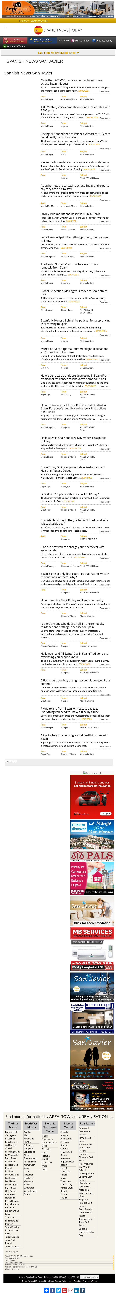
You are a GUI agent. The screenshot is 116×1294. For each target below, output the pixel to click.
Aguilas (64, 126)
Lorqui (63, 1168)
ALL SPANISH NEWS (89, 178)
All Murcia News (87, 99)
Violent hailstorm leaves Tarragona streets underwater (75, 162)
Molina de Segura (65, 1173)
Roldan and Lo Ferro (12, 1212)
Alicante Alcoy (47, 310)
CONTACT (24, 21)
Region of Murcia (68, 457)
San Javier (10, 1217)
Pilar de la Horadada (10, 1196)
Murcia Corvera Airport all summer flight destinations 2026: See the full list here (74, 350)
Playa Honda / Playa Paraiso (12, 1202)
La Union (9, 1171)
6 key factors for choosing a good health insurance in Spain (74, 737)
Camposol (65, 427)
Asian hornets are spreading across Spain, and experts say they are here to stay (75, 187)
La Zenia (83, 1228)
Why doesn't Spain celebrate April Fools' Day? (70, 494)
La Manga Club (12, 1151)
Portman (9, 1207)
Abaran (64, 1135)
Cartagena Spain (12, 1258)
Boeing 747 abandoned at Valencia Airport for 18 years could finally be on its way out (75, 135)
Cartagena (65, 283)
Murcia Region (47, 99)
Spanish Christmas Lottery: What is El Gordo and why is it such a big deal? (74, 522)
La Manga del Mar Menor (11, 1156)
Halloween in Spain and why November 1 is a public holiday (73, 439)
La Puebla (10, 1161)
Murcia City (66, 395)
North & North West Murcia (50, 1127)
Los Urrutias (11, 1184)
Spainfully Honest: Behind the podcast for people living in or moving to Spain (75, 322)
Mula (44, 1165)
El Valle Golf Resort (66, 1153)
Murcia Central (68, 1125)
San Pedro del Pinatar (12, 1222)
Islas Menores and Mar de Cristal (12, 1145)
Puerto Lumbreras (29, 1186)
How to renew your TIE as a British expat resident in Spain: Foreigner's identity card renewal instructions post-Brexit (73, 408)
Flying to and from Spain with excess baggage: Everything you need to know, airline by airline (70, 710)
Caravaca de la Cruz (49, 1144)
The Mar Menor (13, 1125)
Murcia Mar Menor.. (49, 206)
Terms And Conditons (45, 1281)
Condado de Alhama (29, 1153)
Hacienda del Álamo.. (70, 566)
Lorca (26, 1171)
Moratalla (47, 1162)
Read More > (105, 91)
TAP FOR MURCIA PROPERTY (58, 53)
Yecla (44, 1169)
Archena (64, 1142)
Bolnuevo (28, 1145)
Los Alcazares (12, 1174)
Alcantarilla (66, 1138)
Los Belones (11, 1178)
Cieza (45, 1152)
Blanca (63, 1145)
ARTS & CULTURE (88, 539)
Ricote (63, 1194)
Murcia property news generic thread (21, 1267)
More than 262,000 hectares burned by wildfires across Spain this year (71, 82)
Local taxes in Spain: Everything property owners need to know (75, 239)
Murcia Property (68, 256)
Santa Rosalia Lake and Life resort (12, 1230)
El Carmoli (10, 1138)
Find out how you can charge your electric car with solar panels (72, 548)
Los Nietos (10, 1181)
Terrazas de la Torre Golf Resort (12, 1240)
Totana (27, 1194)
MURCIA (44, 368)
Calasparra (47, 1139)
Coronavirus (10, 1260)
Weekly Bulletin (12, 1269)
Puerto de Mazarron (28, 1179)
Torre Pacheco (12, 1246)
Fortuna (46, 1155)
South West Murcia (32, 1125)
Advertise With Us (90, 1281)
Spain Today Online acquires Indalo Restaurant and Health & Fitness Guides (73, 469)
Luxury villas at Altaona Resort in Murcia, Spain (70, 214)
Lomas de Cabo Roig (86, 1233)
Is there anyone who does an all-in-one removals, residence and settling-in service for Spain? (72, 625)
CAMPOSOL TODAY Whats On (19, 1256)
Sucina (63, 1197)
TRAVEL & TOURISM (89, 728)
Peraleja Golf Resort (66, 1189)
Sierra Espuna (30, 1191)
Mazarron (28, 1174)
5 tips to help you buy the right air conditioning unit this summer (75, 682)
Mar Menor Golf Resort (11, 1189)
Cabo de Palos (12, 1132)
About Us (77, 1281)
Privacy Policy (60, 1281)
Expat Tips (45, 395)
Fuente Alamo (30, 1158)
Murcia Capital (47, 230)
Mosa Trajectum (68, 230)
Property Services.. (88, 646)
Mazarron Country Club (85, 1191)
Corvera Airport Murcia (14, 1263)
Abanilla (64, 1132)
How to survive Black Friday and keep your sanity (72, 600)
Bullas (64, 154)
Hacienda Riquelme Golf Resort (67, 1161)
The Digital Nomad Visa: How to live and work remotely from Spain (69, 266)
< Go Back (10, 761)
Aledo (26, 1135)
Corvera (64, 368)
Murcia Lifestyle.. (87, 616)
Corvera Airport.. (87, 368)
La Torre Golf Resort (11, 1166)
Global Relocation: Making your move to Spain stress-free (75, 292)
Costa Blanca (67, 310)
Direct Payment (28, 1281)
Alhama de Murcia (69, 99)
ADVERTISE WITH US (39, 21)
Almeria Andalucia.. (49, 646)
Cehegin (46, 1149)
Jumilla (45, 1159)
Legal (70, 1281)
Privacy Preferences (90, 1277)
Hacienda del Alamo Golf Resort (30, 1164)
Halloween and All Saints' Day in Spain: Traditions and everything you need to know (74, 655)
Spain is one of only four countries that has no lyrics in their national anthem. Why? (75, 575)
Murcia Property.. (87, 230)
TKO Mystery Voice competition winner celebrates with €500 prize (75, 108)
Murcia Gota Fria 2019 (14, 1265)
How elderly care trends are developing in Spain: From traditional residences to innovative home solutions (75, 377)
